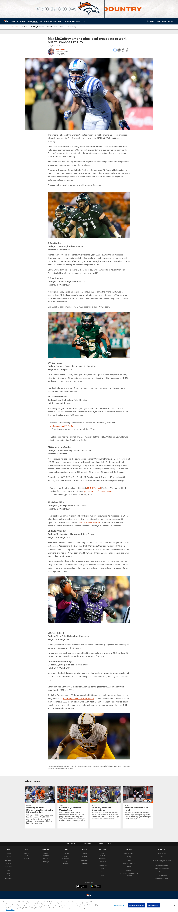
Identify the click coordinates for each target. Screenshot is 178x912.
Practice (84, 856)
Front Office (8, 866)
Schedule (8, 853)
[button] (86, 831)
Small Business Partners (162, 868)
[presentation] (152, 831)
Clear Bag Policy (129, 853)
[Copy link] (127, 50)
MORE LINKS (162, 850)
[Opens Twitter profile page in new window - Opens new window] (60, 54)
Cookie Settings (119, 905)
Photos (103, 872)
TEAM (8, 850)
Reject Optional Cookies (136, 905)
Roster (9, 856)
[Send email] (123, 51)
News (102, 868)
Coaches (8, 863)
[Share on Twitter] (119, 51)
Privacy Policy (10, 910)
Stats (8, 870)
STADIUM (129, 850)
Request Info (102, 858)
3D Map (129, 856)
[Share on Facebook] (115, 51)
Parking (129, 860)
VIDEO (66, 850)
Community (84, 860)
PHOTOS (84, 850)
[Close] (174, 905)
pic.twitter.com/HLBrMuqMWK (98, 491)
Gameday (84, 853)
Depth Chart (8, 860)
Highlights (66, 853)
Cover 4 (26, 858)
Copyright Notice (162, 875)
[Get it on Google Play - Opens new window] (95, 887)
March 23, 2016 (87, 429)
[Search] (148, 21)
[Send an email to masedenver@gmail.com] (63, 54)
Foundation (103, 861)
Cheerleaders (84, 863)
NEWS (26, 850)
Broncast (45, 858)
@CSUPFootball (93, 488)
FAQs (161, 856)
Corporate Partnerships (161, 865)
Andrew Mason (60, 49)
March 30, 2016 (85, 494)
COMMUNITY (102, 850)
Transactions (8, 878)
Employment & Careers (161, 878)
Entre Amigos (45, 861)
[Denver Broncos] (89, 896)
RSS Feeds (162, 872)
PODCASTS (45, 850)
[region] (89, 905)
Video (102, 875)
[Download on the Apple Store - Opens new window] (81, 886)
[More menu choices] (84, 21)
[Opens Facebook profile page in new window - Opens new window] (57, 54)
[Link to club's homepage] (5, 21)
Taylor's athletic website (89, 522)
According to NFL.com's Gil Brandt (78, 698)
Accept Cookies (153, 905)
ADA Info (128, 866)
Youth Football (103, 865)
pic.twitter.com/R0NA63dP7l (63, 426)
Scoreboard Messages (129, 863)
